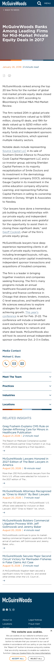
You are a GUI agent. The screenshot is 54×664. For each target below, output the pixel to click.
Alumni (6, 628)
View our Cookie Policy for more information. (31, 653)
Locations (9, 404)
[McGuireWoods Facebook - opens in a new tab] (7, 610)
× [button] (51, 631)
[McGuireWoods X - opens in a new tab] (10, 610)
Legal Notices (35, 620)
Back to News (12, 10)
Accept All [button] (18, 659)
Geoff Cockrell (11, 232)
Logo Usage (34, 628)
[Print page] (9, 75)
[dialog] (27, 646)
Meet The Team (12, 376)
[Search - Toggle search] (39, 3)
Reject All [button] (36, 659)
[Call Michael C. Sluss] (6, 363)
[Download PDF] (4, 75)
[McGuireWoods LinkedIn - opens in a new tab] (4, 610)
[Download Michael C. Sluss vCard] (22, 363)
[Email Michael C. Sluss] (14, 363)
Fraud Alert (34, 624)
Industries (9, 395)
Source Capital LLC (14, 150)
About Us (7, 620)
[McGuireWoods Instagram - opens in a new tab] (13, 610)
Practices (8, 385)
